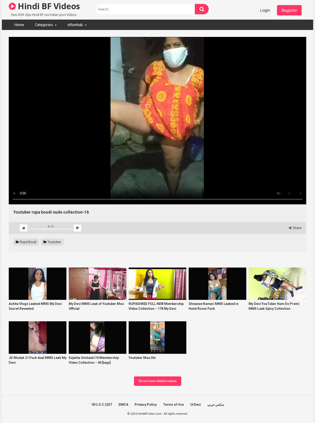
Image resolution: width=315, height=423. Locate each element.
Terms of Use (173, 404)
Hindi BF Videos (48, 6)
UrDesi (195, 404)
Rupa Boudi (27, 242)
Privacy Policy (146, 404)
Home (19, 25)
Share (297, 228)
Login (265, 10)
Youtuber (54, 242)
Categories (44, 25)
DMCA (123, 404)
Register (289, 10)
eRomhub (75, 25)
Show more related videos (158, 381)
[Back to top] (299, 409)
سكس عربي (215, 404)
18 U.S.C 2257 (101, 404)
